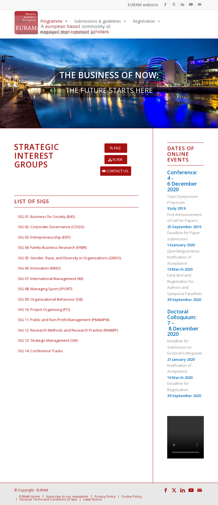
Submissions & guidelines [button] (97, 21)
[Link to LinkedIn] (182, 4)
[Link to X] (174, 4)
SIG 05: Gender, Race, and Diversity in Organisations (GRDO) (69, 257)
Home (22, 21)
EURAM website (143, 4)
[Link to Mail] (199, 4)
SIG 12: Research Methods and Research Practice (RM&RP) (68, 330)
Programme (51, 21)
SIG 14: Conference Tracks (40, 350)
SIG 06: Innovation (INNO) (39, 268)
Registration (144, 21)
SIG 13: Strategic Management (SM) (47, 340)
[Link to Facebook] (165, 4)
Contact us (85, 32)
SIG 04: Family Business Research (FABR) (52, 247)
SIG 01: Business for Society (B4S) (46, 216)
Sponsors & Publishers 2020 (43, 32)
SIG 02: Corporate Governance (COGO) (51, 226)
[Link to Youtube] (191, 4)
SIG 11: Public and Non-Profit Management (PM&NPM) (63, 319)
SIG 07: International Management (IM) (50, 278)
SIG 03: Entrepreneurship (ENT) (44, 237)
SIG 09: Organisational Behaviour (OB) (50, 299)
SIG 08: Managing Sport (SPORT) (45, 288)
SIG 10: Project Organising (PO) (44, 309)
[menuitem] (29, 496)
